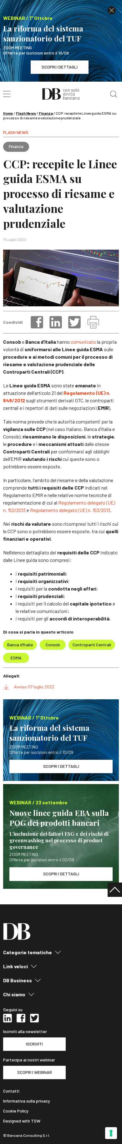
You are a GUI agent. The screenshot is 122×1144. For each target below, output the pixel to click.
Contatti (11, 1091)
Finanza (46, 113)
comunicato (83, 342)
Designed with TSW (21, 1120)
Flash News (26, 113)
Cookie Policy (15, 1110)
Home (8, 113)
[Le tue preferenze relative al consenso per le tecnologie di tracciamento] (111, 1133)
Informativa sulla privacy (26, 1101)
